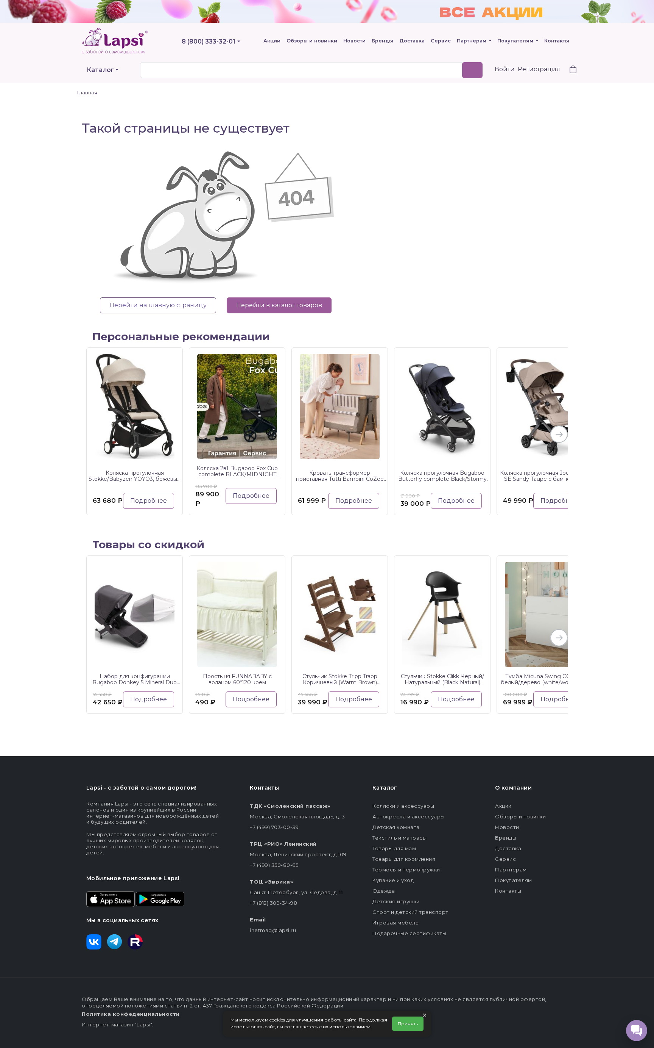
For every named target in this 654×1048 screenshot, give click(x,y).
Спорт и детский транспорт (410, 912)
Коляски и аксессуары (403, 806)
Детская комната (396, 827)
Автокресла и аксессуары (408, 816)
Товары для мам (394, 848)
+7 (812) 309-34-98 (273, 903)
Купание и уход (393, 880)
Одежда (383, 891)
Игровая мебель (395, 923)
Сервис (441, 41)
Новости (354, 41)
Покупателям (516, 41)
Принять (408, 1023)
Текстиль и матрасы (399, 838)
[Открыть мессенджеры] (636, 1030)
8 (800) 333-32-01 (208, 41)
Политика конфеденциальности (131, 1014)
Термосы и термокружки (406, 870)
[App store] (110, 898)
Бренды (382, 41)
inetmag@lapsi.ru (273, 930)
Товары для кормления (403, 859)
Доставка (412, 41)
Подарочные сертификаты (409, 933)
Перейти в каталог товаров (279, 305)
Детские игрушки (396, 901)
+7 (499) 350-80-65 (274, 865)
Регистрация (539, 69)
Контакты (556, 41)
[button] (568, 70)
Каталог (100, 70)
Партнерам (472, 41)
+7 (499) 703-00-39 (274, 827)
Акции (271, 41)
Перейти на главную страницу (158, 305)
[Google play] (160, 898)
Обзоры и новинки (312, 41)
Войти (505, 69)
